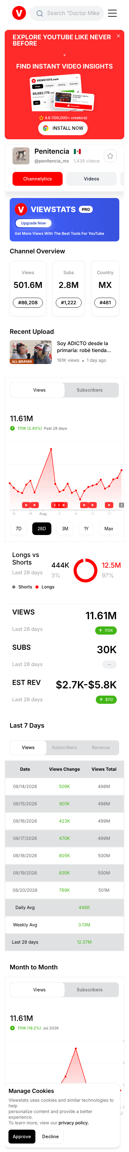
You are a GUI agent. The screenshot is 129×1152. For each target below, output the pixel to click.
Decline (50, 1136)
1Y (86, 528)
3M (65, 528)
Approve (22, 1136)
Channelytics (37, 178)
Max (109, 528)
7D (19, 528)
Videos (91, 178)
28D (42, 528)
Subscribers (90, 390)
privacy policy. (74, 1123)
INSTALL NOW (68, 128)
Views (39, 390)
